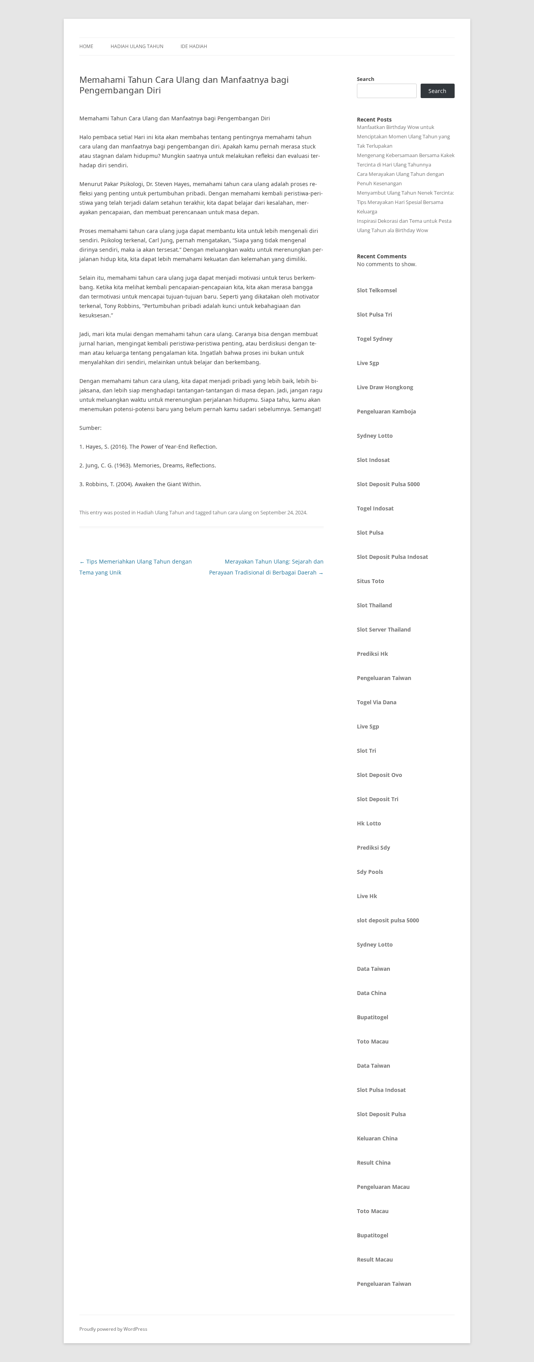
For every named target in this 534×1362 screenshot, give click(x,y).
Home (86, 46)
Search (366, 78)
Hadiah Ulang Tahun (137, 46)
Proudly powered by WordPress (113, 1329)
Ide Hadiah (194, 46)
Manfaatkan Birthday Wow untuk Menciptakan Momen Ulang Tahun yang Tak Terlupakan (403, 136)
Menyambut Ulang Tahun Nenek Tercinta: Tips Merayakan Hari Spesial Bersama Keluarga (405, 202)
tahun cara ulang (232, 512)
